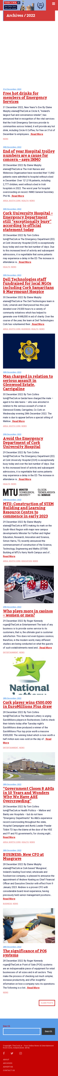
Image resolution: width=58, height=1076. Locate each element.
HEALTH (25, 201)
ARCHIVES (7, 1063)
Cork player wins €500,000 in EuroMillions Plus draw (27, 704)
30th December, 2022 (12, 147)
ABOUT (6, 1060)
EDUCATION (26, 561)
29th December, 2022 (12, 434)
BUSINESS (25, 329)
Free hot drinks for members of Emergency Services (25, 97)
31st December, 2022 (12, 89)
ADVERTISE (8, 1067)
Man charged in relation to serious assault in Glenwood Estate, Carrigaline (28, 383)
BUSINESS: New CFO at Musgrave (23, 857)
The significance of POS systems (25, 953)
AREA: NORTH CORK (12, 842)
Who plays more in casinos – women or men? (28, 613)
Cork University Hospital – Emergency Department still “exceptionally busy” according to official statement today (28, 222)
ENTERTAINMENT (10, 652)
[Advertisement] (29, 53)
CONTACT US (9, 1070)
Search (6, 1026)
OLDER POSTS (47, 1003)
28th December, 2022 (12, 698)
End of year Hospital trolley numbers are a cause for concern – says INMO (29, 155)
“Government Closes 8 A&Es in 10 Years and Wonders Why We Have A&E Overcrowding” (28, 795)
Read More (36, 134)
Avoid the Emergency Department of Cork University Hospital (23, 443)
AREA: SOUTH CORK (12, 201)
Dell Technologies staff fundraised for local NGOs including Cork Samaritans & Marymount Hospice (28, 286)
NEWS (5, 139)
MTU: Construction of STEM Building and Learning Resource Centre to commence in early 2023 (28, 510)
